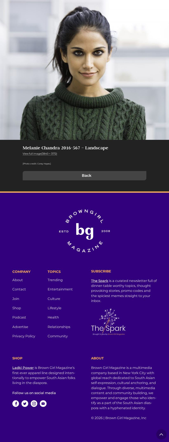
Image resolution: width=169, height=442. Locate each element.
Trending (55, 280)
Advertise (20, 327)
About (17, 280)
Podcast (19, 317)
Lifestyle (54, 308)
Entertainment (60, 289)
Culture (54, 299)
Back (86, 175)
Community (58, 336)
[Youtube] (43, 403)
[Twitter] (24, 403)
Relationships (59, 327)
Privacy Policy (23, 336)
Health (53, 317)
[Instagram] (34, 403)
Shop (16, 308)
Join (15, 299)
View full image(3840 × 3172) (40, 153)
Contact (19, 289)
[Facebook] (15, 403)
